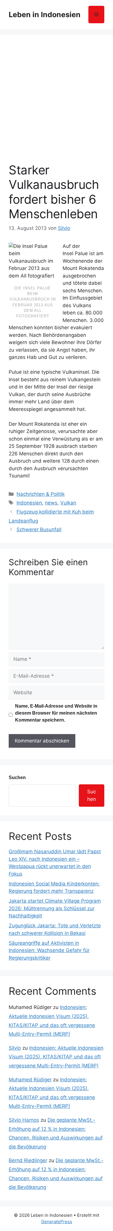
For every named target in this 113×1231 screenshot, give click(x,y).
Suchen (17, 777)
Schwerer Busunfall (39, 529)
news (51, 503)
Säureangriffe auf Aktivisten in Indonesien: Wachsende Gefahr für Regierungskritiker (49, 950)
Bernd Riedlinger (28, 1160)
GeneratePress (56, 1221)
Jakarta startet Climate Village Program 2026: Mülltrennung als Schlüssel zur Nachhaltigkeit (55, 908)
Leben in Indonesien (45, 14)
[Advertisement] (56, 103)
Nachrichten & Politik (41, 494)
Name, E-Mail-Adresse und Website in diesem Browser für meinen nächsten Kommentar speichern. (56, 713)
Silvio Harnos (24, 1120)
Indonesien (29, 503)
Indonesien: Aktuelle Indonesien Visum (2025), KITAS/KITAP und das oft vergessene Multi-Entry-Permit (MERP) (56, 1057)
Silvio (15, 1048)
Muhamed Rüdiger (30, 1080)
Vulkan (68, 503)
